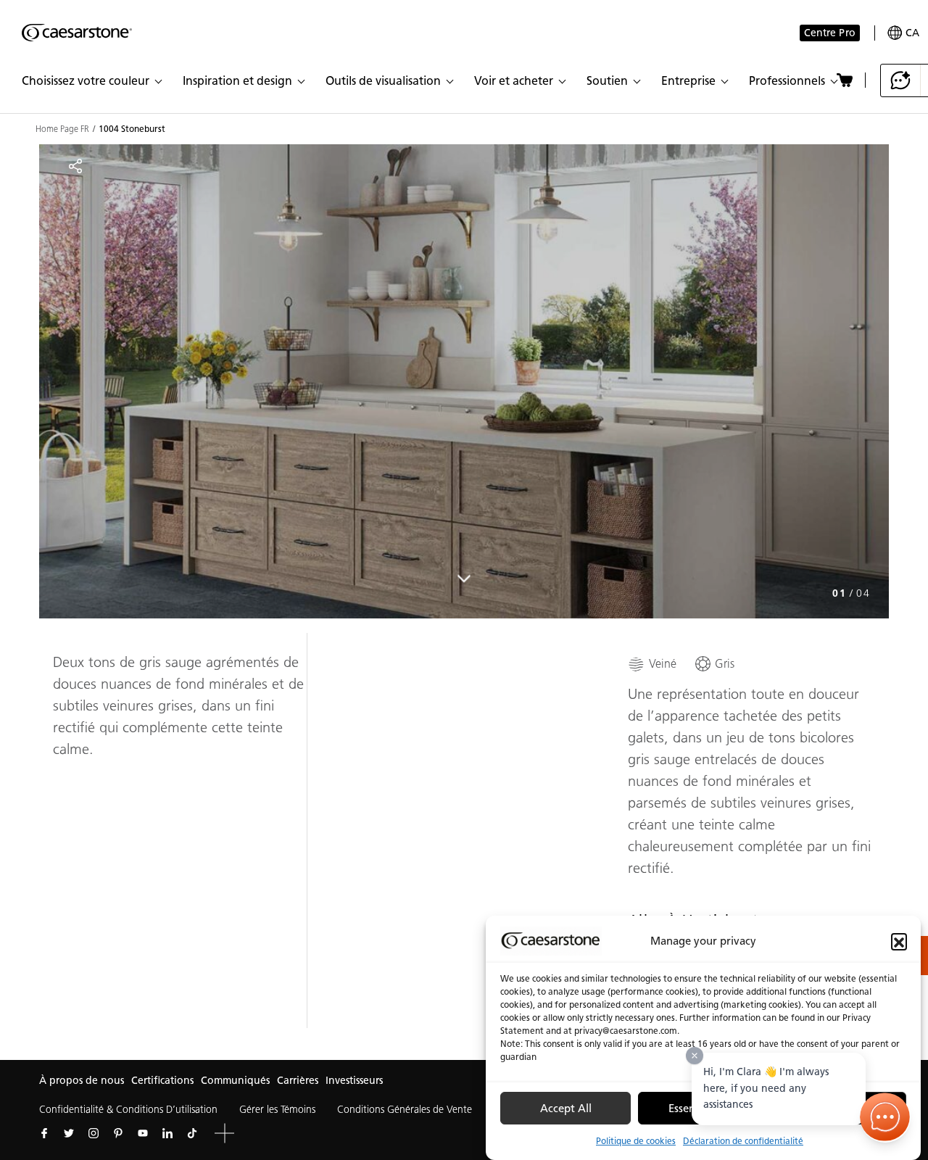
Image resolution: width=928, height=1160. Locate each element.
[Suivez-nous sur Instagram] (93, 1133)
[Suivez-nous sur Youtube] (143, 1133)
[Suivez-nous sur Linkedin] (167, 1133)
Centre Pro (830, 33)
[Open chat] (885, 1117)
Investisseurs (354, 1080)
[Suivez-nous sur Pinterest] (118, 1133)
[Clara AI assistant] (901, 80)
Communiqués (235, 1080)
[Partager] (75, 166)
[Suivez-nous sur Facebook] (44, 1133)
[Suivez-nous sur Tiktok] (192, 1133)
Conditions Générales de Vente (404, 1109)
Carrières (297, 1080)
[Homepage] (77, 33)
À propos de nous (81, 1080)
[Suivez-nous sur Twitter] (69, 1133)
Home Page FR (62, 129)
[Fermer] (694, 1055)
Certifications (162, 1080)
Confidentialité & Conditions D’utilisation (128, 1109)
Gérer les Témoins (277, 1109)
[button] (899, 941)
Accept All (566, 1108)
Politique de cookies (636, 1140)
